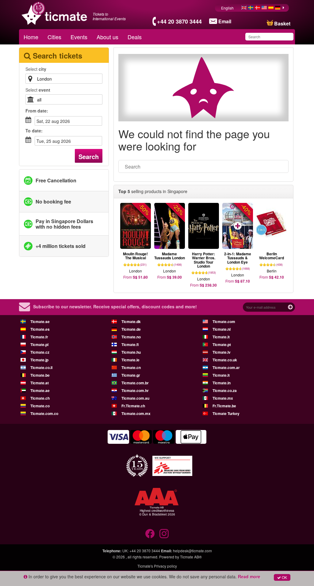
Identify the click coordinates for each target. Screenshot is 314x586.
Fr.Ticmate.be (224, 406)
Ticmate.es (40, 329)
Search (88, 156)
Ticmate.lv (222, 352)
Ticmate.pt (222, 344)
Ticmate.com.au (135, 398)
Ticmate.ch (40, 398)
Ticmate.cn (131, 367)
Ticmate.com (224, 321)
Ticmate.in (222, 383)
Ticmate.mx (223, 398)
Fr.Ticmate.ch (133, 406)
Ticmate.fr (39, 337)
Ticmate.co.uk (225, 360)
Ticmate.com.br (135, 383)
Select (35, 69)
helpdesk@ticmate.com (192, 550)
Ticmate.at (39, 383)
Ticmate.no (131, 337)
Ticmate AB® (191, 556)
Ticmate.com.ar (226, 367)
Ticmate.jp (39, 360)
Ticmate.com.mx (136, 413)
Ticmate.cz (39, 352)
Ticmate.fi (130, 344)
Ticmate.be (40, 375)
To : (34, 130)
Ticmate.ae (40, 390)
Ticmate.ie (130, 360)
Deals (135, 37)
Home (31, 37)
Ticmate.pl (39, 344)
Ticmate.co (40, 406)
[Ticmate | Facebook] (150, 533)
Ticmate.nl (222, 329)
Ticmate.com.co (44, 413)
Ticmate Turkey (226, 413)
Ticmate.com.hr (135, 390)
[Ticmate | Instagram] (164, 533)
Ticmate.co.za (225, 390)
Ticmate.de (131, 329)
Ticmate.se (40, 321)
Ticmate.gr (130, 375)
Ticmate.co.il (41, 367)
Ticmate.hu (131, 352)
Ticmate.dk (131, 321)
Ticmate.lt (221, 375)
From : (36, 111)
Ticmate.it (221, 337)
